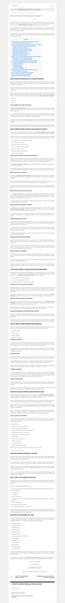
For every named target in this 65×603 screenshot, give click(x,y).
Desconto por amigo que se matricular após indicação (24, 60)
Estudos (15, 12)
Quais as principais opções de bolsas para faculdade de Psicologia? (26, 44)
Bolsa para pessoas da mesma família (21, 53)
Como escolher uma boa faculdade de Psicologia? (22, 72)
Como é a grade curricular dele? (20, 71)
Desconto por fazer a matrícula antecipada (22, 57)
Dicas (15, 9)
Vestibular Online (16, 65)
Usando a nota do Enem (18, 68)
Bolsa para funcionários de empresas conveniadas (24, 46)
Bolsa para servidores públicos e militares (22, 50)
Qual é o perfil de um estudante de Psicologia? (21, 74)
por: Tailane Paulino (31, 12)
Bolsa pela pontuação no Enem (19, 52)
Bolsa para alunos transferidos (19, 55)
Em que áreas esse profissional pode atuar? (21, 75)
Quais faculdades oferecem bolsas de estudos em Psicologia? (24, 41)
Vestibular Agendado (17, 66)
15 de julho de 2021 (22, 12)
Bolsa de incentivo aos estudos (19, 47)
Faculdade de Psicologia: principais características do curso (24, 69)
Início (11, 9)
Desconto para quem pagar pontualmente (22, 59)
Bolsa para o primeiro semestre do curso (21, 49)
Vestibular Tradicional (17, 63)
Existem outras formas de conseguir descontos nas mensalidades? (26, 56)
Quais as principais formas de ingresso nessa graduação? (24, 62)
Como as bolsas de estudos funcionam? (21, 43)
